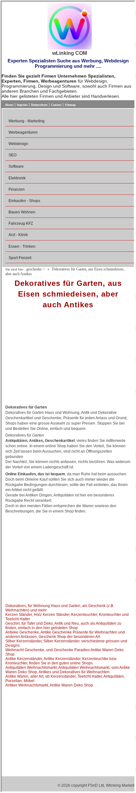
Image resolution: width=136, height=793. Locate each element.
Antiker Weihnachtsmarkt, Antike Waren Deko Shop (49, 685)
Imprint (22, 105)
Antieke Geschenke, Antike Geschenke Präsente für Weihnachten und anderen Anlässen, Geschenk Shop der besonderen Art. (65, 634)
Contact (56, 105)
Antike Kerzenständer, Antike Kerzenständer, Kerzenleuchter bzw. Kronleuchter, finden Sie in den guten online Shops (61, 661)
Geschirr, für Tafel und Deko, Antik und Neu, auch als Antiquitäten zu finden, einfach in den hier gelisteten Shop (63, 625)
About (9, 105)
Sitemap (70, 105)
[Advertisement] (68, 359)
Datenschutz (39, 105)
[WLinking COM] (69, 26)
